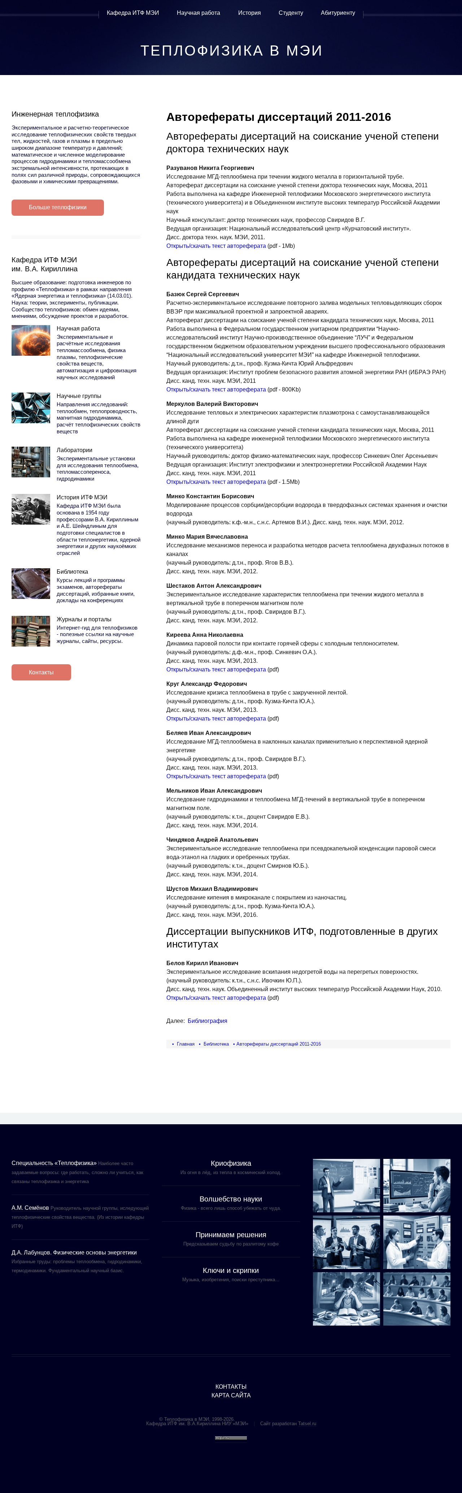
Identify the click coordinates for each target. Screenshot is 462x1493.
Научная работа (78, 328)
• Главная (183, 1044)
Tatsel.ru (307, 1423)
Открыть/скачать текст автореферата (216, 246)
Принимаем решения (231, 1235)
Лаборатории (74, 450)
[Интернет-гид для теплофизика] (31, 631)
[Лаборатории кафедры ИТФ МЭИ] (31, 462)
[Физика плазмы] (346, 1242)
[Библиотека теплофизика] (31, 583)
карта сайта (231, 1395)
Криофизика (231, 1163)
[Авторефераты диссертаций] (346, 1299)
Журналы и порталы (84, 619)
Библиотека (72, 572)
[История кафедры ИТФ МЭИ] (31, 509)
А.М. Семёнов (30, 1208)
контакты (231, 1387)
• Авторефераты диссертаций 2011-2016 (277, 1044)
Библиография (207, 1021)
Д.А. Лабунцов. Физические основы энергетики (74, 1252)
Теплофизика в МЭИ (231, 50)
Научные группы (79, 396)
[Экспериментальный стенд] (416, 1242)
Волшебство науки (231, 1199)
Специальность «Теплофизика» (54, 1163)
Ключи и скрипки (231, 1270)
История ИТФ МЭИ (82, 497)
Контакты (41, 672)
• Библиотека (214, 1044)
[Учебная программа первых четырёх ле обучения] (416, 1299)
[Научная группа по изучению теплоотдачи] (416, 1185)
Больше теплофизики (58, 207)
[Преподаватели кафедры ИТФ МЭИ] (346, 1185)
